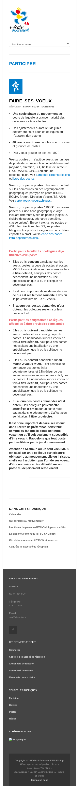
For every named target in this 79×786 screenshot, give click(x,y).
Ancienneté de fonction (21, 663)
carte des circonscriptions (53, 174)
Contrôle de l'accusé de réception (28, 546)
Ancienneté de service (21, 670)
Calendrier (15, 514)
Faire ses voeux (30, 100)
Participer (22, 63)
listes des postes (23, 178)
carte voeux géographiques (33, 200)
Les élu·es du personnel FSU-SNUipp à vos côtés (37, 527)
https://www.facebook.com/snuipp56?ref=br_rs (13, 630)
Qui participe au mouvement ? (26, 520)
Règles (12, 718)
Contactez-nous (39, 780)
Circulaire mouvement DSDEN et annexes (33, 540)
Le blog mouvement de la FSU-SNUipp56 (32, 533)
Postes (12, 712)
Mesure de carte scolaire (22, 677)
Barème (13, 705)
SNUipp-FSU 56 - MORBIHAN (38, 106)
